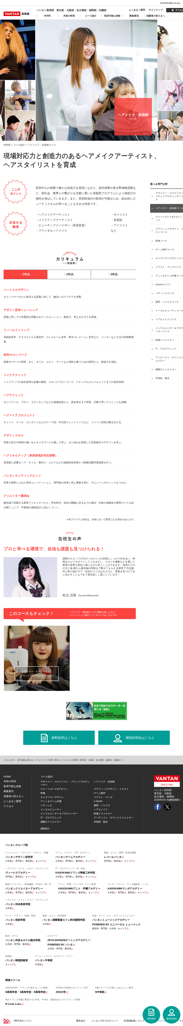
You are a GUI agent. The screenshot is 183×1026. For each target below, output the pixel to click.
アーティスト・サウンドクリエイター (113, 817)
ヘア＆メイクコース (165, 319)
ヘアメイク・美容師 (104, 781)
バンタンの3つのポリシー (104, 1020)
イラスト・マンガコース (168, 267)
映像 (43, 793)
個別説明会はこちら (140, 738)
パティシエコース (164, 293)
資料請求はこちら (64, 738)
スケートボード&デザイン (54, 789)
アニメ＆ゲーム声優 (51, 801)
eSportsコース (162, 284)
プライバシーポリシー (161, 1020)
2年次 (70, 274)
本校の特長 (69, 15)
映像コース (161, 240)
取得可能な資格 (112, 15)
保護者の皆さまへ (155, 15)
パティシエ (46, 805)
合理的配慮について (133, 1020)
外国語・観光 (162, 378)
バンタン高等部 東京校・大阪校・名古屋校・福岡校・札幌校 (71, 10)
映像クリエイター (164, 340)
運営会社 (80, 1020)
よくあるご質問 (137, 10)
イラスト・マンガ (103, 797)
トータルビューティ (51, 809)
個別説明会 (171, 1018)
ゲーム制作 (99, 793)
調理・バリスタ (102, 805)
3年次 (114, 274)
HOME (47, 15)
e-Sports (98, 801)
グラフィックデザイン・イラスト (111, 789)
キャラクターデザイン (52, 797)
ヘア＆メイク (101, 809)
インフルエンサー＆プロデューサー (59, 813)
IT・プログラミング (165, 348)
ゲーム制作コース (164, 249)
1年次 (26, 274)
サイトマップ (156, 10)
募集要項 (134, 15)
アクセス (9, 806)
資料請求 (151, 1018)
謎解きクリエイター (165, 369)
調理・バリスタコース (167, 302)
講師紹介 (45, 828)
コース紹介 (91, 15)
